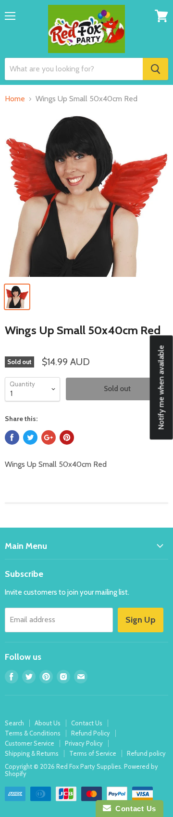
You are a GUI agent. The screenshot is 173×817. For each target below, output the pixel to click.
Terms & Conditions (33, 733)
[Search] (155, 69)
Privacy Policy (84, 743)
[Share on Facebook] (12, 437)
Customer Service (29, 743)
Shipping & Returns (32, 753)
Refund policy (146, 753)
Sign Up (140, 619)
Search (14, 723)
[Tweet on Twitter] (30, 437)
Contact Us (86, 723)
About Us (48, 723)
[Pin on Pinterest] (67, 437)
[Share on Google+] (48, 437)
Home (15, 99)
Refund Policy (90, 733)
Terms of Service (92, 753)
